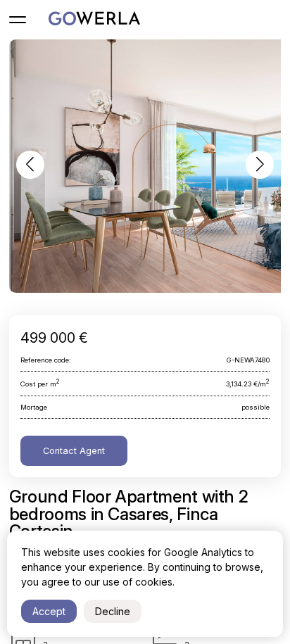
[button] (30, 165)
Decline (112, 611)
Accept (48, 611)
